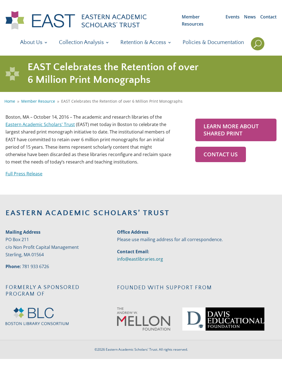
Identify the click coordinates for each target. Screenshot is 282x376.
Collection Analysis (81, 42)
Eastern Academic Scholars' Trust (40, 124)
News (250, 17)
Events (233, 17)
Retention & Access (143, 42)
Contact (268, 17)
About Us (31, 42)
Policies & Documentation (213, 42)
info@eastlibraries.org (140, 259)
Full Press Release (24, 174)
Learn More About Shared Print (231, 129)
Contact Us (221, 154)
